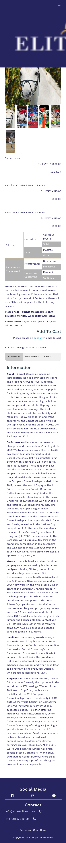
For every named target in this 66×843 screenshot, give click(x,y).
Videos (46, 356)
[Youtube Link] (53, 795)
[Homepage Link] (33, 33)
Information (14, 356)
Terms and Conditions (33, 830)
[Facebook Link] (12, 795)
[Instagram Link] (33, 795)
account (39, 338)
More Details (32, 356)
